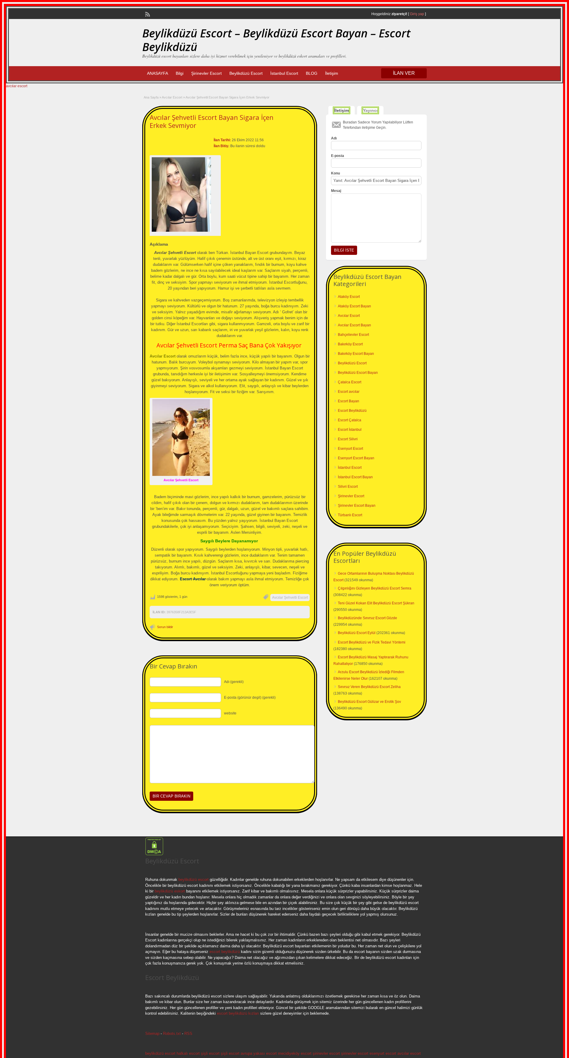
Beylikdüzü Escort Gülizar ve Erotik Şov (369, 702)
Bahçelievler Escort (353, 335)
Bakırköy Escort (350, 344)
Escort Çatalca (349, 420)
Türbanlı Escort (350, 515)
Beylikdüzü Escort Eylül (356, 633)
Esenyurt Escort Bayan (356, 458)
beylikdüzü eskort (170, 891)
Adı (334, 138)
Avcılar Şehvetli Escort (290, 597)
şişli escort (210, 1053)
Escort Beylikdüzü (352, 411)
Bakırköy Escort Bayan (356, 354)
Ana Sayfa (151, 97)
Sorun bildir (165, 627)
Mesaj (336, 191)
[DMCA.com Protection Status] (154, 854)
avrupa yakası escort (259, 1053)
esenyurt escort (383, 1053)
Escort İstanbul (350, 430)
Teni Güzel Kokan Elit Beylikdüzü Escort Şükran (376, 603)
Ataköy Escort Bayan (354, 306)
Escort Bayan (348, 401)
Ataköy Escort (349, 297)
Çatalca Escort (349, 382)
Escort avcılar (348, 392)
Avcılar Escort (172, 97)
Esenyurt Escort (350, 449)
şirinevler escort (326, 1053)
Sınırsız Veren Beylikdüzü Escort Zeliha (369, 687)
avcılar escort (16, 86)
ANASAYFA (157, 73)
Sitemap (152, 1033)
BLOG (311, 73)
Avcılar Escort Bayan (354, 325)
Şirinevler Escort (206, 73)
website (230, 713)
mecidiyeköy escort (294, 1053)
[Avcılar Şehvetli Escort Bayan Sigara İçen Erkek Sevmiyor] (185, 194)
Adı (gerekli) (234, 682)
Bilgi (179, 73)
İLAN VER (404, 73)
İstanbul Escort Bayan (355, 477)
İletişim (331, 73)
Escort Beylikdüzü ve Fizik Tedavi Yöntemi (371, 642)
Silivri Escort (348, 486)
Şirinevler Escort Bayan (356, 505)
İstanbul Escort (284, 73)
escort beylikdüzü (224, 951)
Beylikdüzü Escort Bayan (358, 373)
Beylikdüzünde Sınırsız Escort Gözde (367, 618)
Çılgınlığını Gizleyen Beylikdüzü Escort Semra (374, 588)
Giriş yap (417, 14)
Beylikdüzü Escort (246, 73)
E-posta (337, 156)
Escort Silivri (348, 439)
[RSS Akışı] (147, 13)
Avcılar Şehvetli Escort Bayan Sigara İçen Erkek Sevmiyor (212, 121)
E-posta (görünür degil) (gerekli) (250, 697)
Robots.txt (172, 1033)
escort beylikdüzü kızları (238, 1013)
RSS (188, 1033)
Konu (335, 173)
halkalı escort (188, 1053)
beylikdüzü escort (193, 879)
